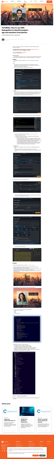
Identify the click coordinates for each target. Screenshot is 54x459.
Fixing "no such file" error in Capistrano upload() (43, 421)
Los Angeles (3, 444)
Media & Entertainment (32, 443)
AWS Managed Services (19, 445)
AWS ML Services (18, 443)
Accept (35, 455)
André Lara (33, 49)
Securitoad (48, 443)
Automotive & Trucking (32, 445)
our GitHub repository (30, 265)
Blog (40, 443)
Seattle (7, 444)
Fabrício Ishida (20, 50)
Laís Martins (27, 50)
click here (24, 52)
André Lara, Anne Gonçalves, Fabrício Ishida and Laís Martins (14, 39)
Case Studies (41, 445)
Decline (42, 455)
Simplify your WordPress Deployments (24, 421)
